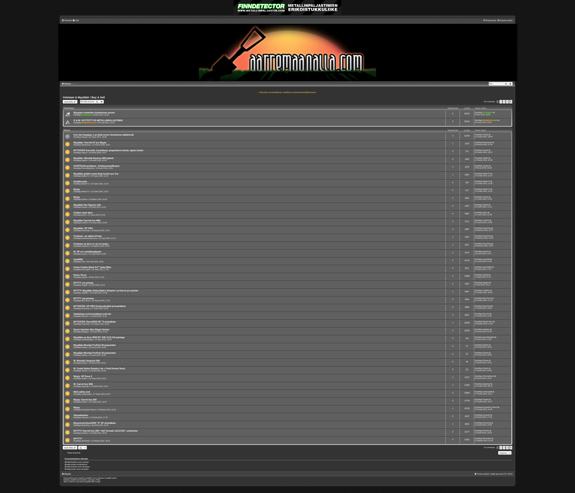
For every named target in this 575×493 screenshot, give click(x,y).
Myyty (77, 189)
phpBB (88, 478)
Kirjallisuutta (80, 181)
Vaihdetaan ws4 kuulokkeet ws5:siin (92, 314)
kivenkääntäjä (87, 340)
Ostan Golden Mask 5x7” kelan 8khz (92, 267)
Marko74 (85, 176)
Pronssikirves (488, 376)
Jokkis (84, 379)
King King (86, 230)
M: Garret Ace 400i (83, 384)
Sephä (84, 199)
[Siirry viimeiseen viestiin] (494, 112)
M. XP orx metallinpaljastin (87, 251)
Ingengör (85, 386)
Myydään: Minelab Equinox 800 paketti (94, 158)
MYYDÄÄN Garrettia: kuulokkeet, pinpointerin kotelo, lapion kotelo (108, 150)
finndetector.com (89, 123)
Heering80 (86, 269)
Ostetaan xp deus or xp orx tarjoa (91, 244)
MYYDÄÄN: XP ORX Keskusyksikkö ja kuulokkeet (100, 306)
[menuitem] (75, 20)
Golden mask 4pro (83, 213)
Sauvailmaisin (81, 415)
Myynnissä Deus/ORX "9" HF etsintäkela (95, 423)
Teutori (485, 166)
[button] (510, 102)
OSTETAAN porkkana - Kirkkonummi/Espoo (96, 166)
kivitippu (85, 332)
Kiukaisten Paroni (89, 410)
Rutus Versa (80, 275)
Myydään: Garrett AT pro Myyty (90, 142)
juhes (84, 215)
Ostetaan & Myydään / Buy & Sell (84, 97)
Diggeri (85, 285)
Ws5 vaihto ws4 (82, 392)
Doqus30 (85, 246)
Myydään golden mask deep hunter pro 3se (96, 174)
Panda (84, 137)
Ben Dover (86, 301)
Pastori (84, 402)
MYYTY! (78, 438)
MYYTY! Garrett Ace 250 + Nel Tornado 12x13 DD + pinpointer (106, 431)
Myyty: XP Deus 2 (83, 376)
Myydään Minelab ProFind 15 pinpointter (95, 353)
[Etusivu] (287, 50)
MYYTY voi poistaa (83, 283)
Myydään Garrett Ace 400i (87, 220)
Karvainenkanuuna (89, 238)
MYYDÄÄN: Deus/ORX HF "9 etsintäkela (95, 322)
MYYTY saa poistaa (84, 298)
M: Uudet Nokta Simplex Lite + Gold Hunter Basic (99, 368)
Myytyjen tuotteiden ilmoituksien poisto (94, 112)
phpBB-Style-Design (93, 482)
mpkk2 (84, 160)
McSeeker (86, 441)
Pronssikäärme (88, 168)
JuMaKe (85, 293)
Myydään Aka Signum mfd (87, 205)
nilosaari (85, 417)
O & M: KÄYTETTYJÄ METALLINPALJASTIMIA (98, 120)
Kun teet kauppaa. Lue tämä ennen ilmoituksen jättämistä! (104, 135)
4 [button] (507, 101)
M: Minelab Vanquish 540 (87, 361)
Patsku (84, 347)
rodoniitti (486, 259)
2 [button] (500, 101)
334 (83, 262)
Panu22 (85, 316)
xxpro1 (84, 254)
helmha (85, 433)
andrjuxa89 (86, 394)
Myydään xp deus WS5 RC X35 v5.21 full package (99, 337)
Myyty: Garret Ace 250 (85, 399)
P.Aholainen (86, 115)
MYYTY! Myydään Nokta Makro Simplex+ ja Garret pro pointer (106, 290)
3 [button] (504, 101)
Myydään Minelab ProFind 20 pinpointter (95, 345)
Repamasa (86, 145)
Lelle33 (85, 223)
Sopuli (84, 153)
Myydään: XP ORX (83, 228)
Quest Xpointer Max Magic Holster (91, 329)
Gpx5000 (78, 259)
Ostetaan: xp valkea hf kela (88, 236)
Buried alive (488, 322)
